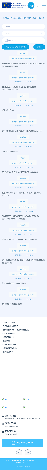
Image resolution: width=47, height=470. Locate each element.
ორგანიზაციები (10, 326)
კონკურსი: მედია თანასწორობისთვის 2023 (22, 131)
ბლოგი (6, 341)
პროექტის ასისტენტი (12, 304)
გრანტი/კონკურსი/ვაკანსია (16, 330)
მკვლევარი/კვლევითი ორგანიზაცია (19, 239)
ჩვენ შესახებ (9, 322)
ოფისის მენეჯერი (10, 152)
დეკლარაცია (9, 344)
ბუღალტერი (8, 110)
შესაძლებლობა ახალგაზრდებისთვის (20, 172)
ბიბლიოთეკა (9, 333)
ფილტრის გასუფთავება (15, 47)
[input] (23, 40)
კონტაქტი (8, 352)
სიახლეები (8, 337)
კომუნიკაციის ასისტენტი (14, 283)
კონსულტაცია (10, 348)
